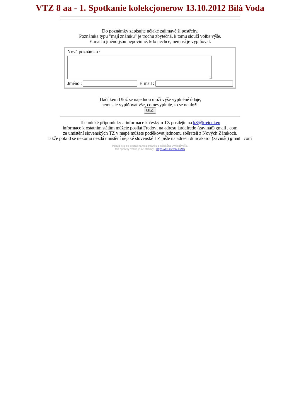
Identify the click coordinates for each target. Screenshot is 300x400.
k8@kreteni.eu (206, 122)
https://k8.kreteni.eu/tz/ (170, 149)
